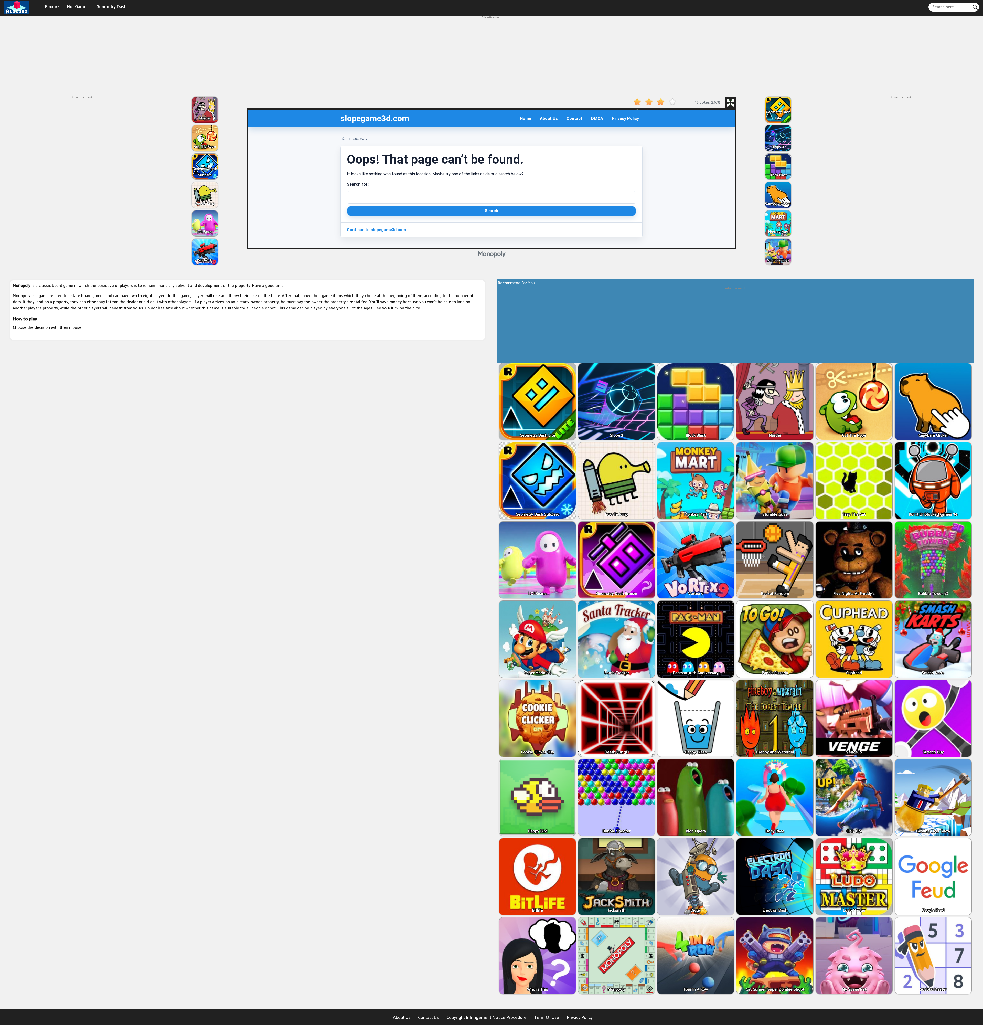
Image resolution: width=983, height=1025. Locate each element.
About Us (401, 1017)
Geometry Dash (111, 6)
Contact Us (428, 1017)
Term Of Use (546, 1017)
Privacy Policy (580, 1017)
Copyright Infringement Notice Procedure (486, 1017)
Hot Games (78, 6)
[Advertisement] (491, 56)
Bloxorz (52, 6)
